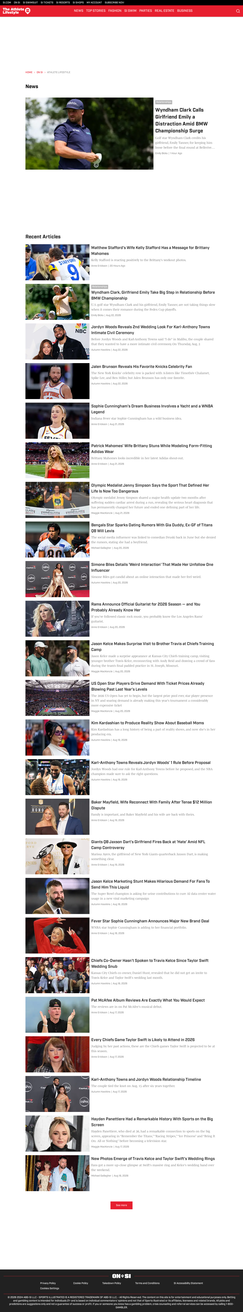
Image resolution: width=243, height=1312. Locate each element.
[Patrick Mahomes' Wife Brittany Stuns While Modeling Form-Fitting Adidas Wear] (121, 460)
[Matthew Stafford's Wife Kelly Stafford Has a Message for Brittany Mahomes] (121, 262)
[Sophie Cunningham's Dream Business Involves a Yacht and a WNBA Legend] (121, 421)
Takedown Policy (111, 1283)
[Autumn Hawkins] (100, 350)
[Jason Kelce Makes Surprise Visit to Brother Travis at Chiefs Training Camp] (121, 658)
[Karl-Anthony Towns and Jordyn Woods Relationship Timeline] (121, 1094)
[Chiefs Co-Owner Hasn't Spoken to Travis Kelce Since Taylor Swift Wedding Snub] (121, 975)
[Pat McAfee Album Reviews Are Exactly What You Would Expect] (121, 1015)
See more (121, 1205)
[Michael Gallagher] (101, 548)
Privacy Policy (48, 1283)
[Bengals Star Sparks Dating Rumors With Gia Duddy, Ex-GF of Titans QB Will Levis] (121, 540)
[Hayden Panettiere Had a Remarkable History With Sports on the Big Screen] (121, 1133)
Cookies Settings (49, 1288)
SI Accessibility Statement (188, 1283)
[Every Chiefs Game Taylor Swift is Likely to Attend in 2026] (121, 1054)
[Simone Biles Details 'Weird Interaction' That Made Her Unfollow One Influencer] (121, 579)
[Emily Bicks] (161, 153)
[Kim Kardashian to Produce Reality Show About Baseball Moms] (121, 737)
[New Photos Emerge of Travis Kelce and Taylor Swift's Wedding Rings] (121, 1173)
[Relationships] (164, 103)
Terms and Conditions (147, 1283)
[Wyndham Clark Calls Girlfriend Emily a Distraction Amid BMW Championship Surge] (121, 134)
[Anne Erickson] (99, 266)
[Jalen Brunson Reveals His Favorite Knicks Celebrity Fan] (121, 381)
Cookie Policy (80, 1283)
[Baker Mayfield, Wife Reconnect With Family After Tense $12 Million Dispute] (121, 817)
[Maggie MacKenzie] (102, 513)
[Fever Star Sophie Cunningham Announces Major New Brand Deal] (121, 936)
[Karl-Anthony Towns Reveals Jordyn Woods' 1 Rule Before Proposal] (121, 777)
